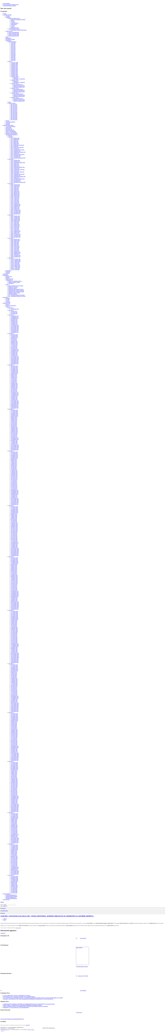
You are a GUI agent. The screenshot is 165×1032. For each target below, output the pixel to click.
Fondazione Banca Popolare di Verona (16, 290)
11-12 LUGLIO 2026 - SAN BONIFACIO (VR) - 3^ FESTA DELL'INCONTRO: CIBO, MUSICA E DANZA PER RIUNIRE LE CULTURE (33, 997)
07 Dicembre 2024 (14, 840)
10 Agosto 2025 (14, 863)
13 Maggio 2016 (14, 428)
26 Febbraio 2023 (14, 769)
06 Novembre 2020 (15, 654)
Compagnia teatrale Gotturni (14, 282)
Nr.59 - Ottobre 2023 (15, 207)
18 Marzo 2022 (14, 722)
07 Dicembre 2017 (14, 504)
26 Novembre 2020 (15, 657)
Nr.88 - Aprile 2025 (15, 243)
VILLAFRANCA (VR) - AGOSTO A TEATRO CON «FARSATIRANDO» (19, 996)
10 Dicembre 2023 (14, 808)
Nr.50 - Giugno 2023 (15, 197)
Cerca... (2, 904)
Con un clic (8, 302)
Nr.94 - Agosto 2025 (15, 250)
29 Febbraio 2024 (14, 818)
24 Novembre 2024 (15, 838)
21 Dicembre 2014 (14, 361)
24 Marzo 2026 (14, 884)
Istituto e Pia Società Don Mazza (15, 281)
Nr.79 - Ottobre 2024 (15, 232)
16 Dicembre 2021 (14, 710)
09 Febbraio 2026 (14, 878)
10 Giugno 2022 (14, 734)
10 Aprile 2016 (14, 423)
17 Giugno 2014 (14, 345)
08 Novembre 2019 (15, 602)
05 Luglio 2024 (14, 827)
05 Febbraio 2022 (14, 717)
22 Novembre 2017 (15, 502)
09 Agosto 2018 (14, 539)
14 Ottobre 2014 (14, 354)
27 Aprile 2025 (14, 855)
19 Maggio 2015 (14, 386)
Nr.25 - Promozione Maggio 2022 (18, 167)
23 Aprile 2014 (14, 340)
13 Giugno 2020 (14, 631)
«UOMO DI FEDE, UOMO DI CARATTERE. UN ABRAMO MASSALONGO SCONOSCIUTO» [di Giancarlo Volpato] (29, 1004)
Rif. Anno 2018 (14, 112)
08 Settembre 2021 (14, 696)
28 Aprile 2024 (14, 824)
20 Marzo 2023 (14, 772)
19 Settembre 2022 (14, 746)
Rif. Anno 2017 (14, 111)
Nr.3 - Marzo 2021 (14, 140)
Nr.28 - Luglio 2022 (15, 170)
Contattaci (8, 124)
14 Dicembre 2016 (14, 449)
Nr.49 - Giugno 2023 (15, 196)
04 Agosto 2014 (14, 347)
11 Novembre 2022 (15, 754)
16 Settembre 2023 (14, 797)
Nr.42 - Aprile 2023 (15, 188)
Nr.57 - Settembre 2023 (15, 205)
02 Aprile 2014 (14, 339)
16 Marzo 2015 (14, 376)
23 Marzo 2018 (14, 517)
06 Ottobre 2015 (14, 396)
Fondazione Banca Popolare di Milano (16, 291)
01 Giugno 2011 (14, 312)
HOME (4, 13)
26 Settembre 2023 (14, 798)
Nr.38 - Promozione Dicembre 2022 (18, 182)
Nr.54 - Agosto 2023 (15, 202)
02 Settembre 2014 (14, 349)
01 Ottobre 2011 (14, 313)
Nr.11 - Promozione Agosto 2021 (17, 149)
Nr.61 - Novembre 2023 (16, 210)
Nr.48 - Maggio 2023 (15, 195)
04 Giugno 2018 (14, 527)
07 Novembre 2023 (15, 804)
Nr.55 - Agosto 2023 (15, 203)
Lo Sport (12, 26)
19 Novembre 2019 (15, 604)
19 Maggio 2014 (14, 341)
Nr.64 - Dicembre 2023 (15, 213)
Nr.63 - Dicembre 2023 (15, 212)
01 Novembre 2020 (15, 653)
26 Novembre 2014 (15, 359)
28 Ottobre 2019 (14, 600)
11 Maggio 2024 (14, 825)
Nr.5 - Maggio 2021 (15, 142)
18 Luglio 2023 (14, 788)
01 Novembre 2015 (15, 400)
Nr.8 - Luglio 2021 (14, 146)
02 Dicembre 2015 (14, 404)
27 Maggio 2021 (14, 682)
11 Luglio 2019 (14, 585)
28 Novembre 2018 (15, 552)
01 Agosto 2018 (14, 536)
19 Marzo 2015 (14, 377)
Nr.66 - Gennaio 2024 (15, 217)
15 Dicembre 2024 (14, 841)
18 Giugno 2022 (14, 735)
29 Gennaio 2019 (14, 560)
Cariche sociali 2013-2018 (13, 33)
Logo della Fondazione (10, 121)
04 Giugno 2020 (14, 629)
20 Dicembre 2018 (14, 555)
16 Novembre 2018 (15, 549)
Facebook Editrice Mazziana (11, 896)
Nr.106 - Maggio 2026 (15, 266)
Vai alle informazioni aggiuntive (9, 5)
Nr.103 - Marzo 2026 (15, 262)
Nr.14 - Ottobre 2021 (15, 153)
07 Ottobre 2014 (14, 353)
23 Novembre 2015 (15, 403)
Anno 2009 (13, 42)
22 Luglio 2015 (14, 390)
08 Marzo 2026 (14, 882)
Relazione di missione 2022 (19, 87)
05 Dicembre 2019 (14, 607)
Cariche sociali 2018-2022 (13, 34)
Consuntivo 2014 (14, 69)
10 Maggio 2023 (14, 779)
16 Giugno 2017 (14, 476)
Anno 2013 (13, 47)
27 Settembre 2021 (14, 698)
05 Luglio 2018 (14, 532)
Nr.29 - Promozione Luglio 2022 (17, 171)
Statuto (7, 37)
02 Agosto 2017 (14, 484)
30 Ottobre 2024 (14, 836)
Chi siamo (8, 16)
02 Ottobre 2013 (14, 319)
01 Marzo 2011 (14, 311)
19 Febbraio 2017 (14, 456)
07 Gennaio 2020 (14, 611)
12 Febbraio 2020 (14, 618)
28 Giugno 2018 (14, 531)
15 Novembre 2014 (15, 356)
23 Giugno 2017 (14, 477)
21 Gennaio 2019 (14, 559)
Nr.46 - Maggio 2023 (15, 192)
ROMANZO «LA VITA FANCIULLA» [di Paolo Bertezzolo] (16, 1007)
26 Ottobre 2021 (14, 702)
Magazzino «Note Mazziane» (12, 133)
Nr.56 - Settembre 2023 (15, 204)
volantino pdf (18, 927)
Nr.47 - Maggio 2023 (15, 193)
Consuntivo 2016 (14, 71)
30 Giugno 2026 (14, 886)
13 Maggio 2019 (14, 577)
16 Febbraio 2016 (14, 414)
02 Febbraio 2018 (14, 510)
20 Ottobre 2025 (14, 869)
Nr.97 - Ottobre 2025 (15, 254)
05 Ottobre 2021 (14, 699)
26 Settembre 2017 (14, 492)
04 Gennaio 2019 (14, 557)
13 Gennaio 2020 (14, 612)
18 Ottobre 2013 (14, 321)
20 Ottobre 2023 (14, 802)
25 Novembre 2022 (15, 756)
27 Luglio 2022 (14, 739)
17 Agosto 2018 (14, 540)
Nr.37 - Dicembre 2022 (15, 181)
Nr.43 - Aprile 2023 (15, 189)
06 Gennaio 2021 (14, 664)
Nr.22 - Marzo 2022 (15, 163)
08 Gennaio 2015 (14, 366)
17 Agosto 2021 (14, 692)
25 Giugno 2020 (14, 632)
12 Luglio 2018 (14, 533)
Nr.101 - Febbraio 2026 (15, 260)
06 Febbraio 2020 (14, 617)
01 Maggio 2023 (14, 778)
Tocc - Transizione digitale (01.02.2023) (16, 295)
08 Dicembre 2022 (14, 758)
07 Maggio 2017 (14, 470)
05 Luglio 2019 (14, 584)
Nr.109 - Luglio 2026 (15, 269)
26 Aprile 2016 (14, 425)
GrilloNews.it (11, 283)
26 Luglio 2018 (14, 535)
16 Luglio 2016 (14, 435)
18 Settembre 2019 (14, 593)
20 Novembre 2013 (15, 327)
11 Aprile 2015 (14, 379)
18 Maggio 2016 (14, 429)
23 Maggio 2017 (14, 473)
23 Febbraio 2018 (14, 512)
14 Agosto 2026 (14, 891)
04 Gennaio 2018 (14, 506)
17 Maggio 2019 (14, 578)
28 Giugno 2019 (14, 583)
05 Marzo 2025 (14, 850)
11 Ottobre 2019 (14, 598)
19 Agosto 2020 (14, 640)
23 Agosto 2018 (14, 541)
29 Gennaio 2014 (14, 335)
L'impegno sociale (14, 23)
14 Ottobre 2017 (14, 496)
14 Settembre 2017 (14, 491)
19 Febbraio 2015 (14, 371)
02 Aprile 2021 (14, 675)
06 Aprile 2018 (14, 519)
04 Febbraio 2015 (14, 369)
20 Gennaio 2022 (14, 715)
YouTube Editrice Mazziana (11, 898)
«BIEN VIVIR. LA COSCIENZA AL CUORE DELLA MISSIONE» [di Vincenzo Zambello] (22, 1005)
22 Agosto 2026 (14, 892)
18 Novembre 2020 (15, 656)
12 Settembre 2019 (14, 592)
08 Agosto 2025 (14, 862)
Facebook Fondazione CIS (11, 895)
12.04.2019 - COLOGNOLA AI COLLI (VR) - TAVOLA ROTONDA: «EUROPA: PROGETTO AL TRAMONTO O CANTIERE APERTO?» (47, 916)
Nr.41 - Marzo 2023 (15, 187)
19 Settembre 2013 (14, 317)
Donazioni (8, 298)
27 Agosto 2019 (14, 590)
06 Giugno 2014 (14, 343)
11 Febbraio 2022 (14, 718)
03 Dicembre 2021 (14, 707)
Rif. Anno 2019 (14, 113)
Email (4, 919)
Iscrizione (10, 135)
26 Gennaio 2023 (14, 765)
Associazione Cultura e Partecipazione (18, 30)
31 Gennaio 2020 (14, 616)
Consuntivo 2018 (14, 74)
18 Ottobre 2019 (14, 599)
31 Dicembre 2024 (14, 842)
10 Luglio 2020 (14, 633)
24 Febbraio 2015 (14, 373)
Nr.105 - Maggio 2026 (15, 264)
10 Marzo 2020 (14, 620)
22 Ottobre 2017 (14, 497)
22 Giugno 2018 (14, 529)
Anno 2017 (13, 52)
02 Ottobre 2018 (14, 543)
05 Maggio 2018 (14, 522)
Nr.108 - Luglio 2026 (15, 268)
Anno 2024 (13, 60)
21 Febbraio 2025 (14, 848)
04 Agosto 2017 (14, 485)
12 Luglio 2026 (14, 888)
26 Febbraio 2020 (14, 619)
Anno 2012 (13, 46)
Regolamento (8, 38)
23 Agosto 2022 (14, 743)
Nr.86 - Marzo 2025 (15, 241)
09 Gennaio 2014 (14, 334)
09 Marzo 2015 (14, 375)
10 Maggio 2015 (14, 384)
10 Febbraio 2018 (14, 511)
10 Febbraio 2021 (14, 669)
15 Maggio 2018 (14, 524)
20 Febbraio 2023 (14, 768)
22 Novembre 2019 (15, 605)
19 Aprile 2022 (14, 727)
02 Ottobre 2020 (14, 647)
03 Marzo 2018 (14, 513)
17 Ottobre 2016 (14, 441)
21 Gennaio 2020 (14, 613)
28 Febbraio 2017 (14, 457)
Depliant (7, 120)
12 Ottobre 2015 (14, 397)
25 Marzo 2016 (14, 420)
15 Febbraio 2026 (14, 879)
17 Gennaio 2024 (14, 814)
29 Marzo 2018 (14, 518)
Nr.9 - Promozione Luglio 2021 (17, 147)
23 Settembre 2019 (14, 595)
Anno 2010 (13, 44)
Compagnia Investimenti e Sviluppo (18, 19)
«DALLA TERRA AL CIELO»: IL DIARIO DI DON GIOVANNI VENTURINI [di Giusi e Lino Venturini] (25, 1006)
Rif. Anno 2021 (14, 116)
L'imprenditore (14, 24)
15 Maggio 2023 (14, 781)
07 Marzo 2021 (14, 672)
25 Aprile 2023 (14, 777)
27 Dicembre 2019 (14, 609)
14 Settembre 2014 (14, 350)
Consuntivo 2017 (14, 73)
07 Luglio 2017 (14, 479)
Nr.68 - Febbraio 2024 (15, 219)
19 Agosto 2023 (14, 792)
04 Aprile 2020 (14, 624)
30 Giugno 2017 (14, 478)
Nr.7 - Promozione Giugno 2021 (17, 145)
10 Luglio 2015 (14, 389)
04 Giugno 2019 (14, 581)
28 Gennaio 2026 (14, 877)
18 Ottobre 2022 (14, 749)
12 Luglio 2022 (14, 738)
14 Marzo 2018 (14, 516)
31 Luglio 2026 (14, 890)
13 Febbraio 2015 (14, 370)
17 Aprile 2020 (14, 626)
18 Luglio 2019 (14, 586)
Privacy (9, 102)
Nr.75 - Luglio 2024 (15, 227)
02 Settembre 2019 (14, 591)
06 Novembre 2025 (15, 870)
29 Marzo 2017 (14, 464)
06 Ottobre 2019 (14, 597)
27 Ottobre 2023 (14, 803)
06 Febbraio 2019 (14, 561)
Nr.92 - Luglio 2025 (15, 248)
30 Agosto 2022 (14, 745)
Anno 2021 (13, 56)
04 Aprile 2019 (14, 570)
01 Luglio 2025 (14, 860)
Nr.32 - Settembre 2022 (15, 175)
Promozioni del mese (10, 130)
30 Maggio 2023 (14, 782)
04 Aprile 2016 (14, 421)
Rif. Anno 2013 (14, 106)
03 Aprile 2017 (14, 466)
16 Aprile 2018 (14, 520)
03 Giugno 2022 (14, 733)
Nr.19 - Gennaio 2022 (15, 160)
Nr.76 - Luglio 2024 (15, 228)
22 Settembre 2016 (14, 439)
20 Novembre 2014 (15, 357)
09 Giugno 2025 (14, 857)
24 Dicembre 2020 (14, 662)
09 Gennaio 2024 (14, 813)
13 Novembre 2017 (15, 500)
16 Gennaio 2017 (14, 453)
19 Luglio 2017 (14, 482)
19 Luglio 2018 (14, 534)
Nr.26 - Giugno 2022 (15, 168)
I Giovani (13, 25)
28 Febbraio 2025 (14, 849)
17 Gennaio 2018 (14, 507)
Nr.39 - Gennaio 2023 (15, 184)
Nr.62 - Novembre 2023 (16, 211)
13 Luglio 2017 (14, 481)
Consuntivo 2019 (14, 75)
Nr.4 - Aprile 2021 (14, 141)
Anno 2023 (13, 59)
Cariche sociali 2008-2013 (13, 32)
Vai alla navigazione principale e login (11, 4)
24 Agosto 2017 (14, 489)
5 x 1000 (7, 299)
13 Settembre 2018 (14, 542)
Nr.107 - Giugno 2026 (15, 267)
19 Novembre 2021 (15, 705)
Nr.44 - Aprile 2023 (15, 190)
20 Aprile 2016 (14, 424)
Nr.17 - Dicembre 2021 (15, 156)
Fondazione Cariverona (13, 286)
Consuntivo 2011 (14, 66)
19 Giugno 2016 (14, 433)
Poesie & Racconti (9, 278)
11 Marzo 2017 (14, 461)
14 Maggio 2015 (14, 385)
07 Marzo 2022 (14, 721)
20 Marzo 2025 (14, 852)
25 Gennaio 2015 (14, 368)
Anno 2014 (13, 48)
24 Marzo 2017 (14, 463)
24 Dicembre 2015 (14, 407)
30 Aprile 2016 (14, 426)
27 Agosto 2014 (14, 348)
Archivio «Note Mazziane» (11, 132)
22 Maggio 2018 (14, 525)
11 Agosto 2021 (14, 691)
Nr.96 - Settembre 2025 (15, 253)
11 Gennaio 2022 (14, 714)
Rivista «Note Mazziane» (11, 131)
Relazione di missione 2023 (19, 91)
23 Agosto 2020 (14, 641)
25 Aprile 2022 (14, 728)
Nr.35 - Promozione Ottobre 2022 (18, 178)
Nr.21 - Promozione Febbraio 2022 (18, 162)
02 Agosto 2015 (14, 391)
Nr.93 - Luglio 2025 (15, 249)
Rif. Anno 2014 (14, 107)
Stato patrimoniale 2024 (18, 93)
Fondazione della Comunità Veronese (15, 289)
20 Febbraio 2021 (14, 670)
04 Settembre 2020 (14, 643)
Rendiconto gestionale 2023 (19, 90)
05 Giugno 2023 (14, 783)
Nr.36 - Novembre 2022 (16, 180)
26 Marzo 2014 (14, 338)
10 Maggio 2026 (14, 885)
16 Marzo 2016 (14, 419)
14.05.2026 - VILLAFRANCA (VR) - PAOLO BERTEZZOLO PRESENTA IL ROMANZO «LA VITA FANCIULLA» (28, 999)
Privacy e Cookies (31, 1029)
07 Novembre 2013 (15, 325)
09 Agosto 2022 (14, 741)
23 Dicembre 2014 (14, 362)
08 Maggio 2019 (14, 576)
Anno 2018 (13, 53)
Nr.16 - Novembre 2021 (16, 155)
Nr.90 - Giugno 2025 (15, 246)
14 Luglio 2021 (14, 688)
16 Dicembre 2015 (14, 406)
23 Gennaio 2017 (14, 454)
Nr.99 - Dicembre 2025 (15, 256)
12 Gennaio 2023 (14, 763)
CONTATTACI (6, 899)
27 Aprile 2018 (14, 521)
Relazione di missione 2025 (19, 100)
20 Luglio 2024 (14, 828)
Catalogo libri (8, 127)
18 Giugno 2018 (14, 528)
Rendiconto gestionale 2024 (19, 95)
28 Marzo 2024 (14, 821)
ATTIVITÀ (5, 274)
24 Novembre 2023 (15, 805)
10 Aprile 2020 (14, 625)
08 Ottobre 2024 (14, 835)
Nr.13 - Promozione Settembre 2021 (18, 152)
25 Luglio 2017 (14, 483)
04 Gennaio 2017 (14, 452)
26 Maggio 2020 (14, 628)
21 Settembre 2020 (14, 645)
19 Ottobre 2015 (14, 398)
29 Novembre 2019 (15, 606)
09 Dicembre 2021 (14, 709)
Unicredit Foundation (12, 293)
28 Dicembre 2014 (14, 363)
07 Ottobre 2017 (14, 495)
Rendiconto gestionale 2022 (19, 85)
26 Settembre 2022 (14, 747)
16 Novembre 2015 (15, 402)
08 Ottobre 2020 (14, 648)
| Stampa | (5, 918)
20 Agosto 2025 (14, 865)
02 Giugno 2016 (14, 432)
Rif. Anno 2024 (14, 119)
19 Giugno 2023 (14, 785)
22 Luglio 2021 (14, 689)
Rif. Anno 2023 (14, 118)
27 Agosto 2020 (14, 642)
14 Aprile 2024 (14, 822)
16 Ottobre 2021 (14, 700)
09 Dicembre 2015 (14, 405)
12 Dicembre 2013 (14, 331)
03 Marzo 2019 (14, 564)
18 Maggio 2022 (14, 732)
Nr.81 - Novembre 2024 (16, 234)
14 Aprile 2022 (14, 726)
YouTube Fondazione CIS (11, 897)
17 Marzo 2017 (14, 462)
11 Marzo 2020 (14, 621)
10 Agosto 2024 (14, 831)
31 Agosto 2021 (14, 695)
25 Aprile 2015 (14, 382)
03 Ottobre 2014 (14, 352)
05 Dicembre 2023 (14, 807)
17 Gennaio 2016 (14, 411)
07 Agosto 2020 (14, 638)
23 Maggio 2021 (14, 681)
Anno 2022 (13, 57)
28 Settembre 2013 (14, 318)
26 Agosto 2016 (14, 436)
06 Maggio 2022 (14, 729)
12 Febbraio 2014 (14, 336)
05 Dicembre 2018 (14, 553)
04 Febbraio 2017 (14, 455)
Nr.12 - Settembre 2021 (15, 150)
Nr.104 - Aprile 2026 (15, 263)
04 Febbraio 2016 (14, 413)
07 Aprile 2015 (14, 378)
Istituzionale (15, 77)
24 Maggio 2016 (14, 431)
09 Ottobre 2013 (14, 320)
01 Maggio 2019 (14, 575)
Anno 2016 (13, 50)
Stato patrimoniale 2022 (18, 84)
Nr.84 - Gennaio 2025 (15, 239)
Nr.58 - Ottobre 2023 (15, 206)
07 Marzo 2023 (14, 770)
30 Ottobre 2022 (14, 752)
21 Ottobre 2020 (14, 650)
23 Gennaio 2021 (14, 667)
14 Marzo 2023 (14, 771)
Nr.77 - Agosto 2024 (15, 230)
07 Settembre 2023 (14, 796)
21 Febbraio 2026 (14, 881)
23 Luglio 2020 (14, 635)
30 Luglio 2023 (14, 790)
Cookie (2, 1031)
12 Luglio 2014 (14, 346)
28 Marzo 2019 (14, 569)
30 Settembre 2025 (14, 868)
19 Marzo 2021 (14, 674)
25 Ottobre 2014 (14, 355)
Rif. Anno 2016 (14, 110)
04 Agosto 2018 (14, 538)
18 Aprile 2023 (14, 776)
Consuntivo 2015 (14, 70)
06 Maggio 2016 (14, 427)
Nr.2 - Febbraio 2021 (15, 139)
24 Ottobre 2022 (14, 750)
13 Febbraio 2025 (14, 847)
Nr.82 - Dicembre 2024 (15, 235)
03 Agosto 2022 (14, 740)
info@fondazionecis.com (5, 1029)
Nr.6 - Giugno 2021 (15, 143)
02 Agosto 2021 (14, 690)
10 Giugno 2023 (14, 784)
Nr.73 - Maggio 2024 (15, 225)
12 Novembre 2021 (15, 704)
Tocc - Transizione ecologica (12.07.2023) (16, 296)
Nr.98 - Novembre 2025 (16, 255)
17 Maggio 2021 (14, 679)
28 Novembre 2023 (15, 806)
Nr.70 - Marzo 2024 (15, 221)
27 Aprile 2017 (14, 468)
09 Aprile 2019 (14, 571)
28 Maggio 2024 (14, 826)
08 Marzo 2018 (14, 514)
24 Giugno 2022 (14, 736)
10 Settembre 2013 (14, 316)
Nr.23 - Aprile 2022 (15, 164)
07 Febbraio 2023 (14, 767)
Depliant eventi (9, 276)
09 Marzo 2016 (14, 418)
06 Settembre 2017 (14, 490)
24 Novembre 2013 (15, 328)
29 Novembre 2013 (15, 330)
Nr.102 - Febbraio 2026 (15, 261)
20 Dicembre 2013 (14, 332)
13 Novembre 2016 (15, 445)
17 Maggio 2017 (14, 471)
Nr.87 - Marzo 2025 (15, 242)
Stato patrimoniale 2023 (18, 89)
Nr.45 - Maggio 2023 (15, 191)
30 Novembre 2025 (15, 872)
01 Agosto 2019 (14, 589)
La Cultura (13, 21)
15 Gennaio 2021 (14, 665)
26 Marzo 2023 (14, 774)
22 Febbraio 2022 (14, 719)
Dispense (7, 277)
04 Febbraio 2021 (14, 668)
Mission (12, 20)
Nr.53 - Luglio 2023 (15, 200)
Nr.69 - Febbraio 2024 (15, 220)
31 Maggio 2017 (14, 474)
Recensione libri (9, 128)
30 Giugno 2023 (14, 786)
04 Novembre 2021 (15, 703)
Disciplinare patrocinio (10, 39)
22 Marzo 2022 (14, 724)
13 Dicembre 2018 (14, 554)
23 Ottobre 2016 (14, 442)
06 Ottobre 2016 (14, 440)
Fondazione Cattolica (12, 288)
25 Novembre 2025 (15, 871)
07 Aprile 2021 (14, 676)
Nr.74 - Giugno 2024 (15, 226)
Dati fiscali (8, 123)
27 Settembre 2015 (14, 395)
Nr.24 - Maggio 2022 (15, 166)
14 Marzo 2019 (14, 567)
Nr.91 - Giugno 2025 (15, 247)
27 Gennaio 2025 (14, 846)
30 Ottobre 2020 (14, 652)
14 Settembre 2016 (14, 438)
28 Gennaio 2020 (14, 614)
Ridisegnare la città (15, 27)
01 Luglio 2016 (14, 434)
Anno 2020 (13, 55)
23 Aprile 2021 (14, 677)
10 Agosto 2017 (14, 486)
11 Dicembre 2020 (14, 660)
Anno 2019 (13, 54)
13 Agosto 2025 (14, 864)
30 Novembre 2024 (15, 839)
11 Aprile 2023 (14, 775)
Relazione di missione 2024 (19, 96)
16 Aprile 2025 (14, 854)
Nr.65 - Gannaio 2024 (15, 216)
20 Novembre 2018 (15, 550)
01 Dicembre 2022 (14, 757)
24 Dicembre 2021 (14, 711)
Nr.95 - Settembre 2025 (15, 252)
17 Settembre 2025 (14, 867)
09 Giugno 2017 (14, 475)
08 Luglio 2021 (14, 686)
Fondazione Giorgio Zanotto (14, 292)
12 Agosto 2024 (14, 832)
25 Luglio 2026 (14, 889)
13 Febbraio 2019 (14, 562)
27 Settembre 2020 (14, 646)
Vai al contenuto (6, 3)
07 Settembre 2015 (14, 392)
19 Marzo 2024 (14, 820)
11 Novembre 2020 (15, 655)
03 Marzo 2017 (14, 459)
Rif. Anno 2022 (14, 117)
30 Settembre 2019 (14, 596)
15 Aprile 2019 (14, 572)
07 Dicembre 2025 (14, 874)
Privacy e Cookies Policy (11, 305)
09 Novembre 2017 (15, 499)
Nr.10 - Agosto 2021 (15, 148)
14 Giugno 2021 (14, 684)
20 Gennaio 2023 (14, 764)
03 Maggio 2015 (14, 383)
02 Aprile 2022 (14, 725)
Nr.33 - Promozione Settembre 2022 (18, 176)
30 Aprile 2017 (14, 469)
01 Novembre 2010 (15, 309)
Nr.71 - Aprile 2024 (15, 223)
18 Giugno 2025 (14, 858)
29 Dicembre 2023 (14, 811)
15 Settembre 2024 (14, 834)
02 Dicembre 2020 (14, 659)
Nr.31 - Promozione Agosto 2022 (17, 174)
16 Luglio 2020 (14, 634)
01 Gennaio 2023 (14, 762)
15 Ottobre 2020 (14, 649)
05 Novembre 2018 (15, 548)
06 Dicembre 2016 (14, 448)
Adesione (8, 300)
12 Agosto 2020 (14, 639)
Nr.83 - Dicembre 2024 (15, 236)
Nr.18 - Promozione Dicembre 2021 (18, 157)
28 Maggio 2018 (14, 526)
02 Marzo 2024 (14, 819)
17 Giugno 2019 (14, 582)
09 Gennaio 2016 (14, 410)
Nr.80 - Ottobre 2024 (15, 233)
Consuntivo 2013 (14, 68)
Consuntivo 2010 (14, 64)
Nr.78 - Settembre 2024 (15, 231)
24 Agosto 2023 (14, 793)
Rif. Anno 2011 (14, 104)
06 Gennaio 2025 (14, 845)
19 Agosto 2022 (14, 742)
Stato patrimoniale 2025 (18, 98)
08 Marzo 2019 (14, 566)
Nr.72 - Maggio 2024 (15, 224)
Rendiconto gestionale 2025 (19, 99)
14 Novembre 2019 (15, 603)
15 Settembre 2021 (14, 697)
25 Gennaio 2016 (14, 412)
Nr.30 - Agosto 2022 (15, 173)
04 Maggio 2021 (14, 678)
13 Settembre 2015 (14, 393)
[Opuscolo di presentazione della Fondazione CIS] (82, 940)
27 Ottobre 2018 (14, 547)
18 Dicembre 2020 (14, 661)
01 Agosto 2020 (14, 636)
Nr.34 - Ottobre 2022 (15, 177)
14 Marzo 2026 (14, 883)
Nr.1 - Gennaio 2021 (15, 138)
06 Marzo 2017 (14, 460)
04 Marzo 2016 (14, 417)
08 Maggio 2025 (14, 856)
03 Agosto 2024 (14, 829)
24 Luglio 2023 (14, 789)
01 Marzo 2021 (14, 671)
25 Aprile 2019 (14, 574)
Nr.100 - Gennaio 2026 (15, 259)
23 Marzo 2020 (14, 622)
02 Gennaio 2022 (14, 713)
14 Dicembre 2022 (14, 760)
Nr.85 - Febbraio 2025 (15, 240)
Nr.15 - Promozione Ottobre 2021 (18, 154)
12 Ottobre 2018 (14, 545)
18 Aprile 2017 (14, 467)
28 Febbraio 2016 (14, 416)
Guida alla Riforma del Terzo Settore (15, 285)
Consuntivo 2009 (14, 63)
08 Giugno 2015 (14, 388)
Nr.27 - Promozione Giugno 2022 (18, 169)
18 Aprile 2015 (14, 381)
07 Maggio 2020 (14, 627)
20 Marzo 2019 (14, 568)
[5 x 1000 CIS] (4, 906)
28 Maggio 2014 (14, 342)
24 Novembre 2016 (15, 446)
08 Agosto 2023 (14, 791)
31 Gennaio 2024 (14, 815)
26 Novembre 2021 (15, 706)
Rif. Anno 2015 (14, 109)
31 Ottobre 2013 (14, 324)
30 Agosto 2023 (14, 795)
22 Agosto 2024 (14, 833)
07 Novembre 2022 (15, 753)
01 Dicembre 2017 (14, 503)
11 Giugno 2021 (14, 683)
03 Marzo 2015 (14, 374)
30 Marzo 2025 (14, 853)
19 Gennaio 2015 (14, 367)
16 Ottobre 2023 (14, 800)
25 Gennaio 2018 (14, 509)
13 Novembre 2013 (15, 326)
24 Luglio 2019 (14, 588)
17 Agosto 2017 (14, 488)
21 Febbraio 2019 (14, 563)
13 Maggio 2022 (14, 731)
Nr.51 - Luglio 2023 (15, 198)
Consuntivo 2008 (14, 62)
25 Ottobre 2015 (14, 399)
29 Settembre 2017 (14, 493)
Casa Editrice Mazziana (10, 126)
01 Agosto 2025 (14, 861)
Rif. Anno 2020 (14, 114)
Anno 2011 (13, 45)
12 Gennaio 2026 (14, 876)
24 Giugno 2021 (14, 685)
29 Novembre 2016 (15, 447)
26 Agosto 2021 (14, 693)
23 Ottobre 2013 (14, 323)
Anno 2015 (13, 49)
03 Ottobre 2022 (14, 748)
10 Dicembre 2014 (14, 360)
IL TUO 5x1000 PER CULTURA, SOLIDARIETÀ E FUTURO (16, 995)
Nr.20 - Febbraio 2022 (15, 161)
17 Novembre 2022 (15, 755)
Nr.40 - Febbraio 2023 (15, 185)
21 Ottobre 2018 (14, 546)
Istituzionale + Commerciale (19, 78)
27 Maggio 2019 (14, 579)
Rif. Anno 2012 (14, 105)
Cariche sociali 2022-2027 (13, 35)
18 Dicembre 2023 (14, 810)
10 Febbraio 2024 (14, 817)
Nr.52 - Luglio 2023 (15, 199)
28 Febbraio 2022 (14, 720)
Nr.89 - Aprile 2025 (15, 245)
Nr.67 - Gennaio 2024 (15, 218)
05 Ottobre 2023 (14, 799)
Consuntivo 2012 (14, 67)
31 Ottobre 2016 (14, 443)
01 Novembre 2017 (15, 498)
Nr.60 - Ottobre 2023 (15, 209)
